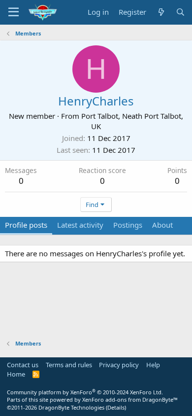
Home (16, 374)
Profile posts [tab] (26, 225)
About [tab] (162, 225)
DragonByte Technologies (71, 407)
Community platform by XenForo (85, 392)
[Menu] (13, 12)
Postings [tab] (127, 225)
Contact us (22, 364)
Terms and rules (69, 364)
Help (153, 364)
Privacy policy (119, 364)
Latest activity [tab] (80, 225)
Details (116, 407)
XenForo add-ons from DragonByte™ (130, 399)
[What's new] (160, 12)
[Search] (180, 12)
